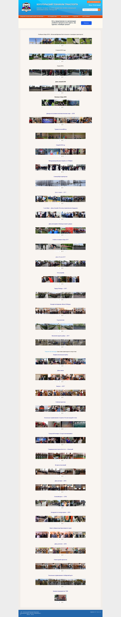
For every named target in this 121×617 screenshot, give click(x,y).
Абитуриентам (64, 16)
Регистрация (97, 5)
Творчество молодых (51, 351)
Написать (86, 23)
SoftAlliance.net (97, 612)
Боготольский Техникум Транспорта (57, 4)
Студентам (75, 16)
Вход (90, 5)
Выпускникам (86, 16)
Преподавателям (52, 16)
